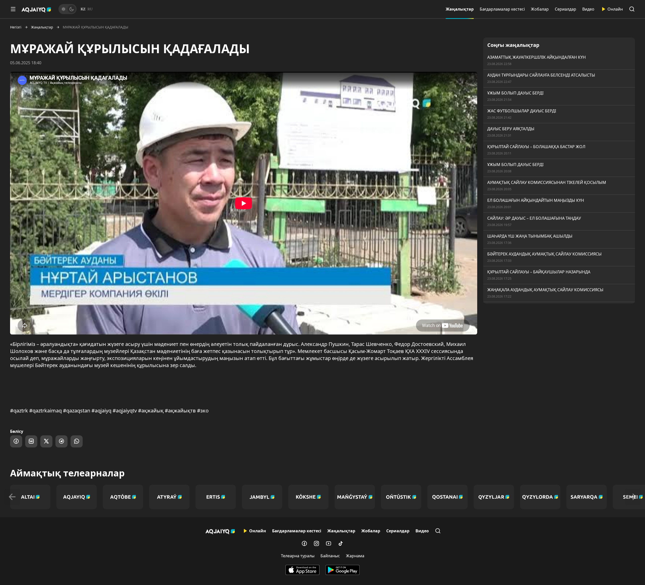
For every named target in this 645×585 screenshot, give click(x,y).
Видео (588, 9)
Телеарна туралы (297, 556)
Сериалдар (565, 9)
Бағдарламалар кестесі (502, 9)
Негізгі (15, 27)
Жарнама (355, 556)
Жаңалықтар (460, 9)
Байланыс (330, 556)
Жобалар (540, 9)
